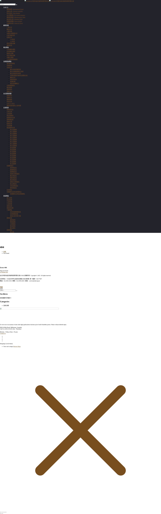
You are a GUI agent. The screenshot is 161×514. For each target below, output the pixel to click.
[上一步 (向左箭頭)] (0, 513)
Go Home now (4, 272)
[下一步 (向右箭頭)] (2, 513)
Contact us (3, 333)
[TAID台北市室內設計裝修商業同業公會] (12, 1)
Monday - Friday (4, 332)
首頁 (4, 251)
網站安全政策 (14, 284)
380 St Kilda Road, (5, 327)
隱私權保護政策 (4, 284)
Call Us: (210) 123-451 (6, 329)
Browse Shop (17, 346)
